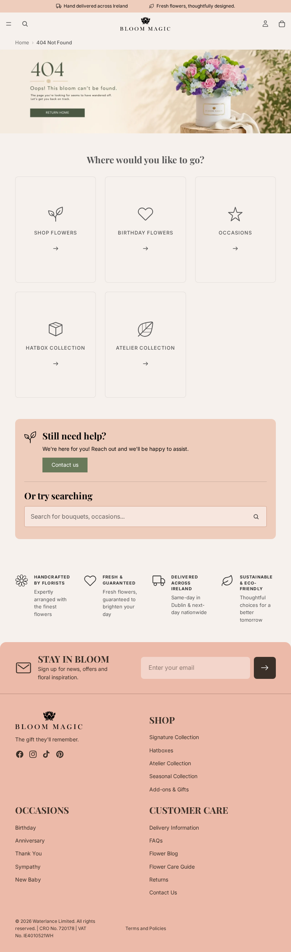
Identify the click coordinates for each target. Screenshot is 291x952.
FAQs (156, 840)
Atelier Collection (170, 763)
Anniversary (30, 840)
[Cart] (282, 24)
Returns (158, 879)
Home (22, 42)
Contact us (65, 464)
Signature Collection (174, 737)
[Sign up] (265, 668)
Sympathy (28, 866)
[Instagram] (33, 754)
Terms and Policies (145, 928)
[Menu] (8, 24)
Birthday (25, 827)
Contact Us (163, 892)
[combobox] (145, 516)
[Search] (25, 24)
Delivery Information (174, 827)
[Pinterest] (59, 754)
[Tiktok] (46, 754)
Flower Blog (163, 853)
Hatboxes (161, 750)
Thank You (28, 853)
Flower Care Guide (172, 866)
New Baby (28, 879)
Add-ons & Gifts (169, 789)
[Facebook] (19, 754)
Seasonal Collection (173, 776)
